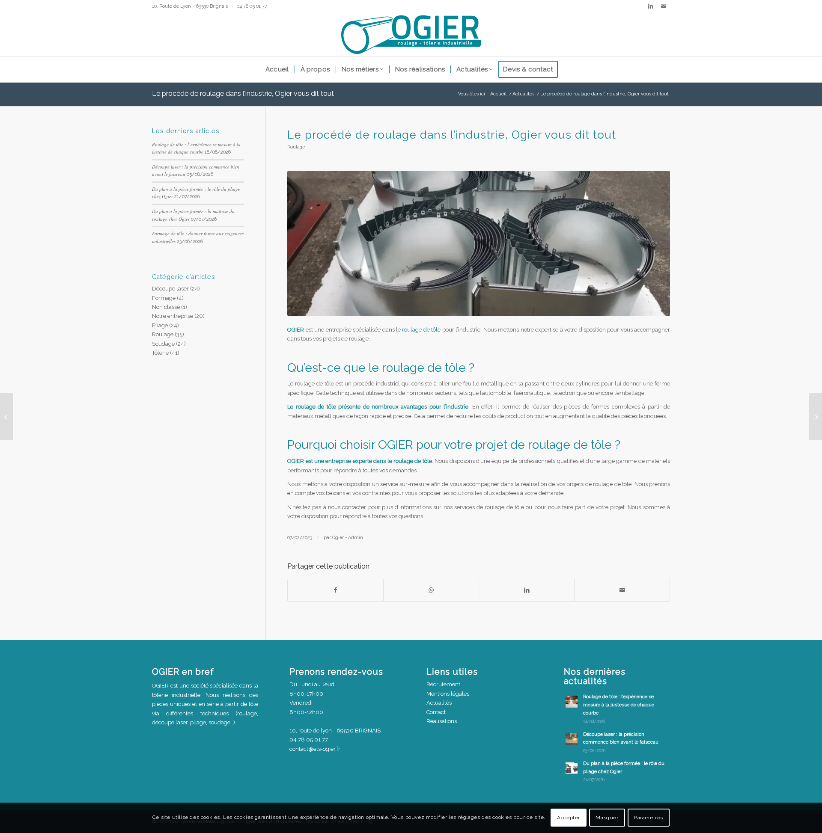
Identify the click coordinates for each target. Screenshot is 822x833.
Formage (164, 298)
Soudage (163, 344)
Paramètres (648, 818)
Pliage (160, 325)
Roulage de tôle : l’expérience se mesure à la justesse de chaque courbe (618, 705)
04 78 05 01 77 (252, 6)
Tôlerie (160, 353)
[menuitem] (192, 6)
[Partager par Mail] (622, 590)
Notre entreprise (172, 316)
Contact (436, 712)
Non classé (166, 307)
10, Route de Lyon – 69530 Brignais (190, 6)
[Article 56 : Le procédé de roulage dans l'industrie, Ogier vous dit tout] (478, 243)
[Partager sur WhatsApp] (431, 590)
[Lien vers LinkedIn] (650, 6)
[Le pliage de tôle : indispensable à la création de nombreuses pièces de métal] (6, 416)
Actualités (439, 703)
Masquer (607, 818)
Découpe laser (170, 288)
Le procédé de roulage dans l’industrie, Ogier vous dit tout (243, 93)
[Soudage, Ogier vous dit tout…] (815, 416)
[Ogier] (411, 34)
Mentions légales (447, 694)
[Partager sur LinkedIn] (526, 590)
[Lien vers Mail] (663, 6)
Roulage (296, 146)
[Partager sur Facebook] (335, 590)
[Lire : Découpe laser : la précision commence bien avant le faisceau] (571, 739)
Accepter (568, 818)
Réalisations (441, 721)
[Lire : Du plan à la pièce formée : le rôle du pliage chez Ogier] (571, 768)
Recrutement (443, 684)
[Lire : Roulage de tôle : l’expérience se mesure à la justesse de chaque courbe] (571, 701)
